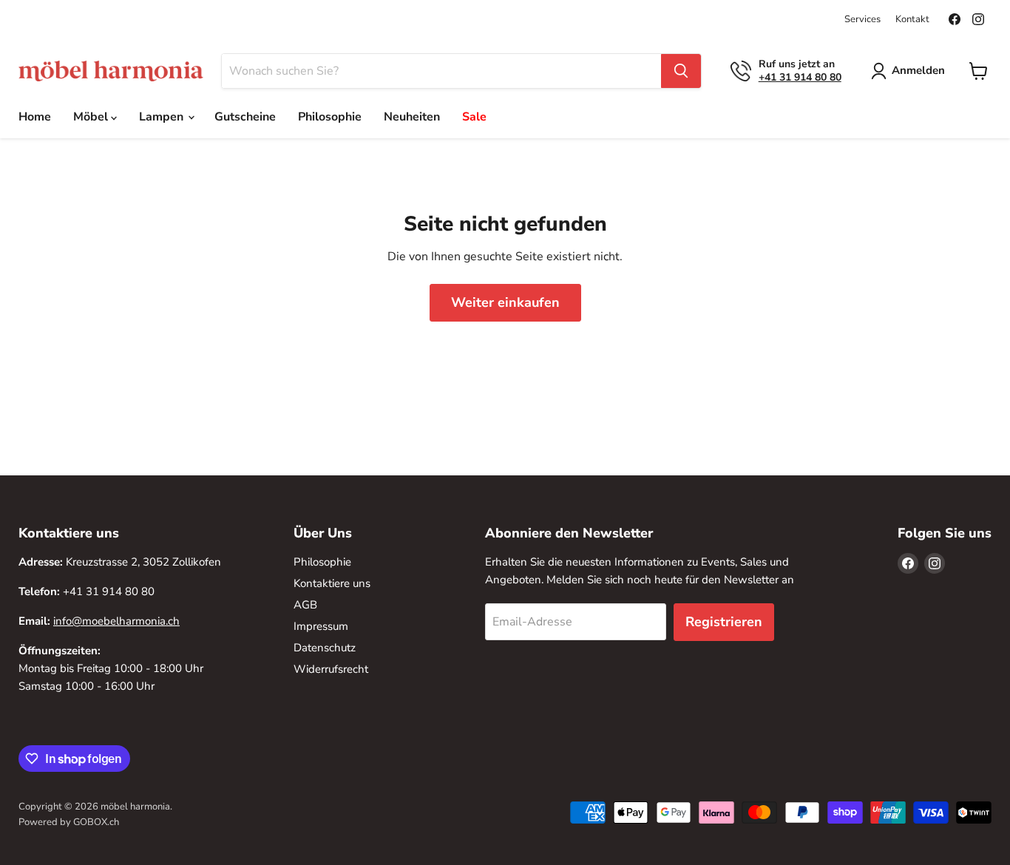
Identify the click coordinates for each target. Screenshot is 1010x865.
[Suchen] (681, 71)
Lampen (162, 117)
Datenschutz (325, 647)
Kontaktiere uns (332, 583)
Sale (474, 117)
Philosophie (330, 117)
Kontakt (912, 19)
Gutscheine (245, 117)
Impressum (321, 626)
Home (34, 117)
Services (862, 19)
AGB (305, 604)
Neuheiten (412, 117)
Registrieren (723, 622)
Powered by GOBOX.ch (68, 822)
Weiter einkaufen (505, 302)
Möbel (92, 117)
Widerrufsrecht (331, 669)
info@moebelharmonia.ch (116, 621)
